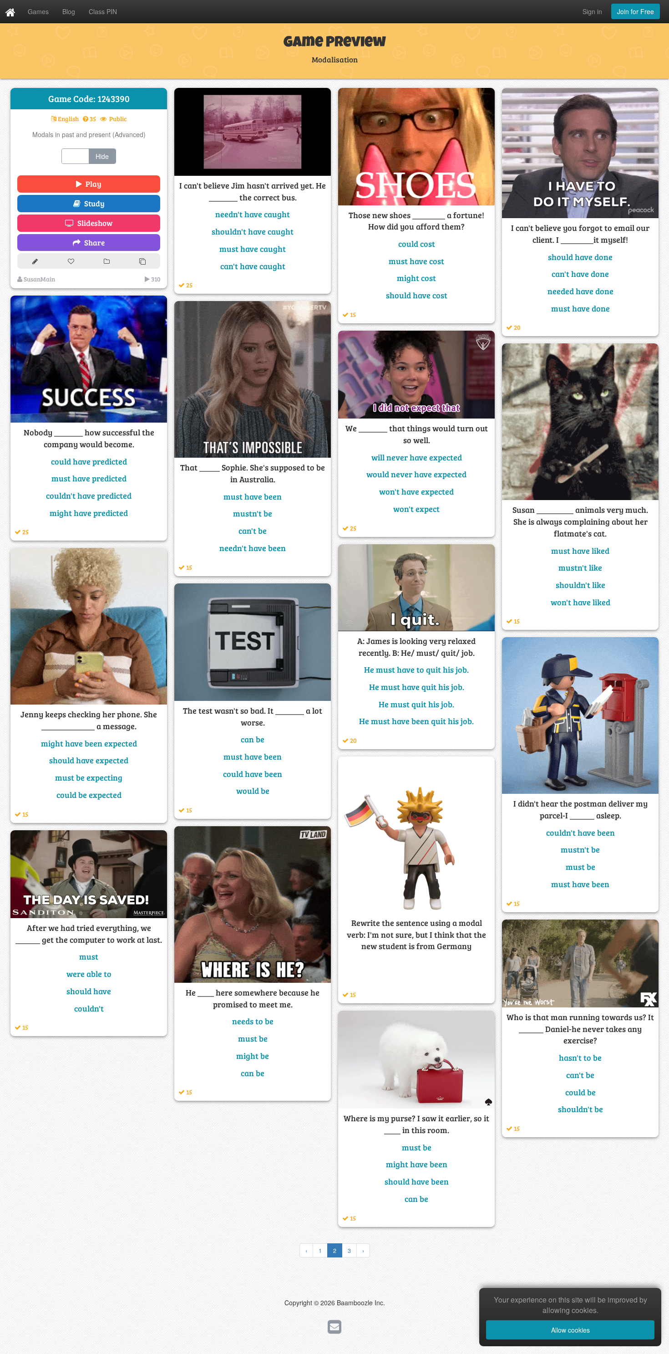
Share (93, 242)
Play (91, 184)
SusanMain (38, 279)
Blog (68, 11)
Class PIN (103, 11)
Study (93, 203)
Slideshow (93, 223)
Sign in (592, 11)
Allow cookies (570, 1329)
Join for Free (635, 11)
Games (38, 11)
